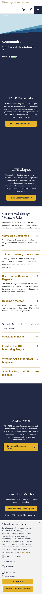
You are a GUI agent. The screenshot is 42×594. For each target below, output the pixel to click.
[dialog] (21, 557)
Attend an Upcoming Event (16, 447)
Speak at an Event (13, 336)
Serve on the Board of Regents (15, 277)
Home (6, 16)
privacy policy (25, 552)
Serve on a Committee (15, 235)
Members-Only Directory (19, 508)
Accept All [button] (17, 581)
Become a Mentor (13, 301)
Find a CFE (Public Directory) (18, 515)
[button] (17, 576)
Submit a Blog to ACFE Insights (16, 373)
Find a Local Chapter (19, 198)
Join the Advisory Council (17, 254)
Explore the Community (19, 124)
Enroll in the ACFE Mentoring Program (14, 347)
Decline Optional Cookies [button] (17, 588)
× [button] (39, 523)
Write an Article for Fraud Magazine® (17, 360)
